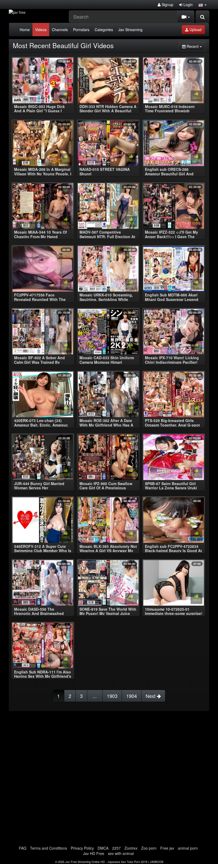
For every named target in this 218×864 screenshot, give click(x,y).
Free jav (167, 848)
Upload (195, 29)
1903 (112, 695)
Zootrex (130, 848)
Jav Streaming (130, 29)
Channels (60, 29)
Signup (167, 4)
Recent (195, 46)
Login (187, 4)
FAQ (22, 848)
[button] (202, 4)
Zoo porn (149, 848)
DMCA (103, 848)
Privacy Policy (82, 848)
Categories (104, 29)
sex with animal (121, 853)
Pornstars (81, 29)
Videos (41, 29)
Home (25, 29)
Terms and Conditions (48, 848)
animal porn (188, 848)
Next (151, 695)
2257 (116, 848)
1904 (131, 695)
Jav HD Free (93, 853)
